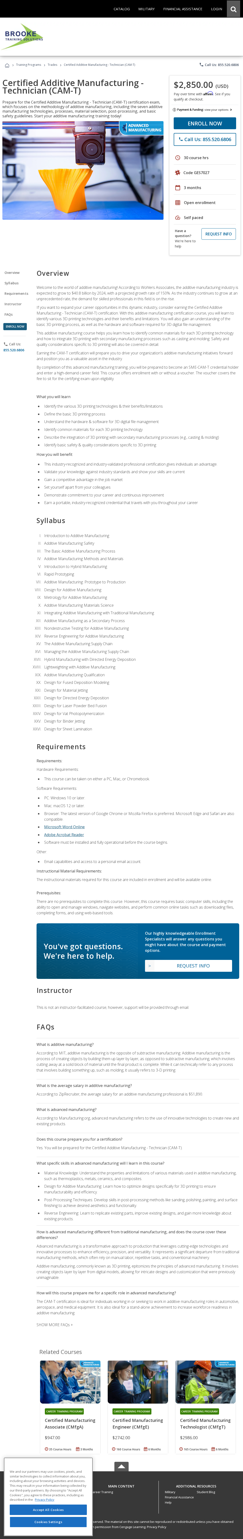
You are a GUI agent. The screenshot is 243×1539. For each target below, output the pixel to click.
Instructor (13, 304)
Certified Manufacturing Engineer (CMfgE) (137, 1423)
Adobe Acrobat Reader (64, 834)
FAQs (9, 314)
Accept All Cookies (48, 1510)
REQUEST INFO (219, 234)
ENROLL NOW (205, 123)
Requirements (16, 293)
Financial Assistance (179, 1497)
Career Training (102, 1492)
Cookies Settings (48, 1522)
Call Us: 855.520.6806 (219, 64)
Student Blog (206, 1492)
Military (170, 1492)
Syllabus (12, 283)
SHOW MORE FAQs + (55, 1324)
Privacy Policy (156, 1527)
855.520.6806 (13, 350)
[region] (48, 1497)
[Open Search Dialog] (233, 8)
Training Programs (28, 65)
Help (168, 1502)
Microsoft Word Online (64, 826)
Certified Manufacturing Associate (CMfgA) (70, 1423)
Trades (52, 65)
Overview (12, 272)
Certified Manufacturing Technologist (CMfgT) (205, 1423)
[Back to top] (121, 1485)
